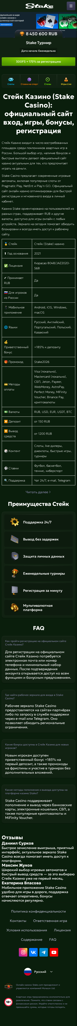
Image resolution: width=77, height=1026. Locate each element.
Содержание (31, 939)
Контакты (18, 921)
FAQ (52, 939)
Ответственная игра (50, 921)
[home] (38, 6)
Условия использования (26, 930)
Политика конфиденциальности (38, 911)
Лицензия (62, 930)
